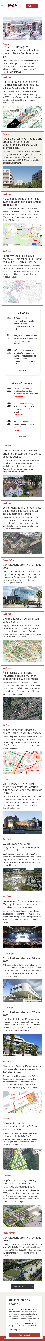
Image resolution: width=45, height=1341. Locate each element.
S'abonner (32, 6)
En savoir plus (14, 1330)
